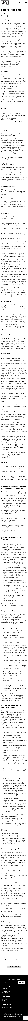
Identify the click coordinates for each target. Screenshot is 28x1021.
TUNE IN (21, 982)
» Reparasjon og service (7, 1007)
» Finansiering (5, 992)
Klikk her (7, 960)
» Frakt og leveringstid (7, 1002)
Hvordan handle (6, 987)
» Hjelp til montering (6, 1006)
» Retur (3, 1000)
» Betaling (4, 990)
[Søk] (14, 3)
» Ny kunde (4, 988)
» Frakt (3, 998)
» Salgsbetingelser (6, 991)
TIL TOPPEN (14, 967)
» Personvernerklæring (7, 993)
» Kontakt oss (5, 1008)
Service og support (6, 1004)
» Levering (4, 999)
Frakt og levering (6, 996)
